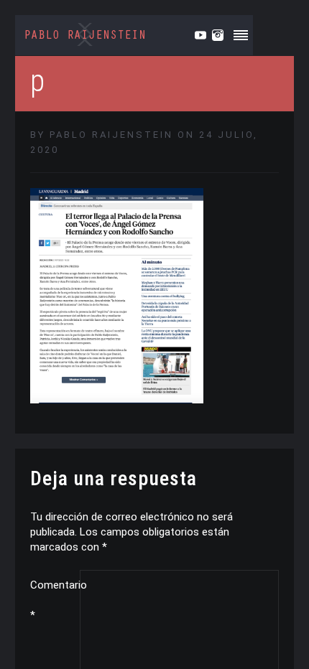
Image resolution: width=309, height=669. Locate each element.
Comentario (55, 600)
